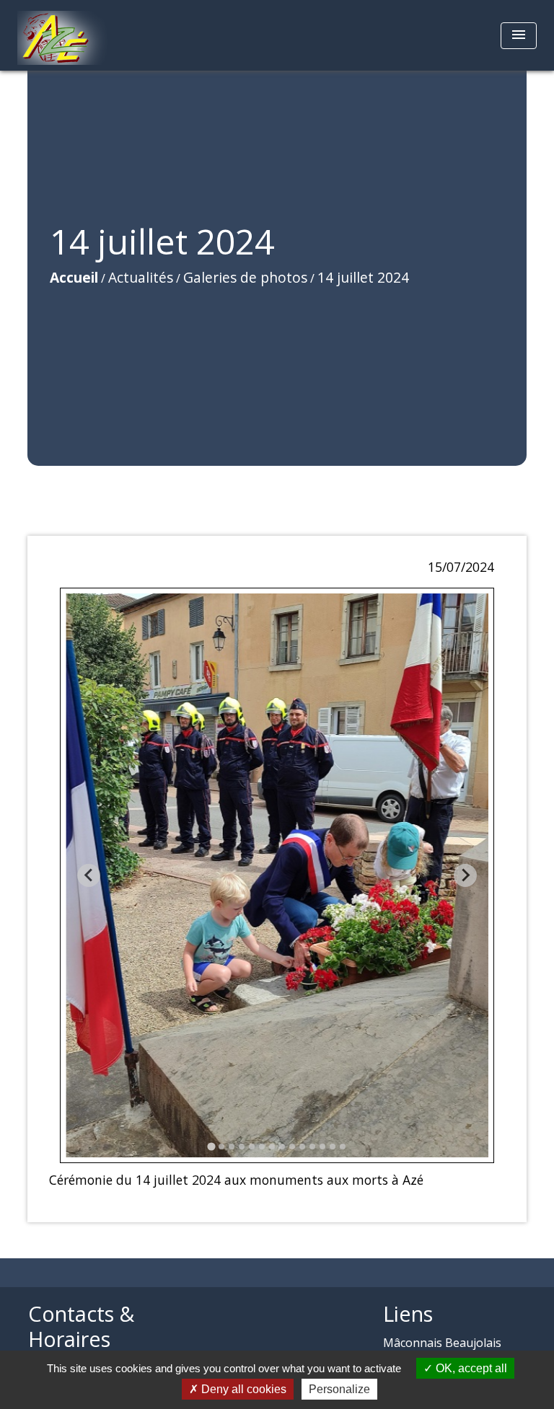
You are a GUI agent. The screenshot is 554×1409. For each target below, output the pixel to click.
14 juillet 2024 (363, 277)
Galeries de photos (245, 277)
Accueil (74, 277)
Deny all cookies (242, 1389)
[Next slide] (465, 875)
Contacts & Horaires (81, 1326)
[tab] (211, 1146)
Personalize (339, 1389)
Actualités (140, 277)
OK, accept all (470, 1368)
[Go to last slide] (88, 875)
